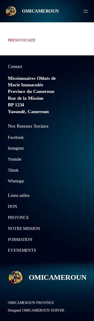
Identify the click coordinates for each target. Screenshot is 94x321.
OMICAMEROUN (40, 11)
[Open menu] (86, 11)
